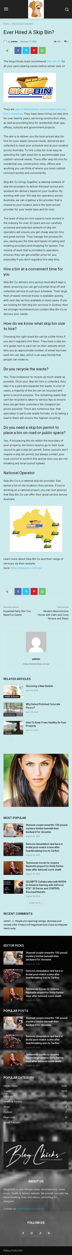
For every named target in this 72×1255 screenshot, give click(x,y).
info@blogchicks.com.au (30, 1208)
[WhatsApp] (42, 50)
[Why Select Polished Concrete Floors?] (13, 709)
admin (14, 41)
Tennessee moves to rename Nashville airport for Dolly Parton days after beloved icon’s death (44, 866)
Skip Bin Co (54, 61)
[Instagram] (31, 1233)
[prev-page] (5, 740)
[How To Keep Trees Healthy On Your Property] (13, 728)
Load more (34, 902)
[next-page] (11, 740)
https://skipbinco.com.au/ (26, 568)
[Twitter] (26, 50)
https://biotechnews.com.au (36, 664)
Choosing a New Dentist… (40, 686)
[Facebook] (18, 50)
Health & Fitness (12, 696)
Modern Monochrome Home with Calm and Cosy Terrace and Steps (53, 615)
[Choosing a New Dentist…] (13, 691)
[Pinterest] (34, 50)
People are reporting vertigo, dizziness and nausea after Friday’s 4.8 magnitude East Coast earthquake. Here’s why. (35, 924)
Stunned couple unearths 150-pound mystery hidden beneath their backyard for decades (46, 828)
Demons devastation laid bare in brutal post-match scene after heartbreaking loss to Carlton (44, 847)
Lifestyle (8, 733)
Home (6, 23)
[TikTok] (40, 1233)
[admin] (5, 41)
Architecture (10, 715)
